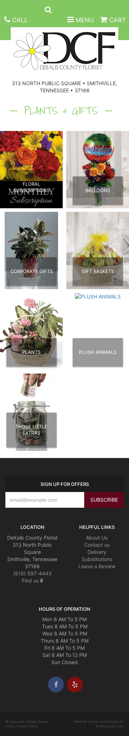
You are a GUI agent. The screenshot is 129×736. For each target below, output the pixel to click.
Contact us (97, 545)
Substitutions (97, 559)
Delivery (96, 552)
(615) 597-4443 (32, 573)
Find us (31, 580)
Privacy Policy (27, 726)
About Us (97, 538)
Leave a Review (96, 566)
